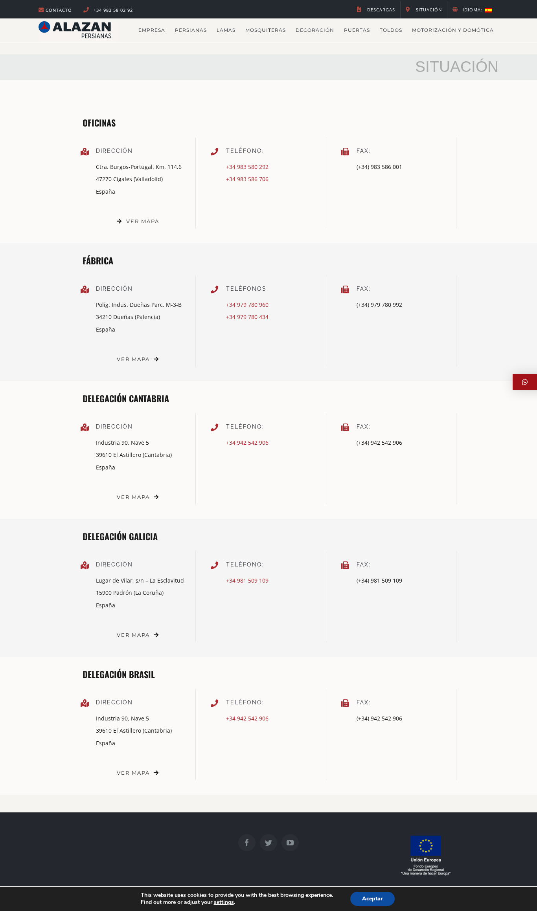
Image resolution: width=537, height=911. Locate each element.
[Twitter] (268, 842)
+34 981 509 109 (247, 580)
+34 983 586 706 (247, 179)
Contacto (59, 10)
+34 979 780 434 (247, 317)
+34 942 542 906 (247, 442)
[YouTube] (290, 842)
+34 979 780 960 (247, 304)
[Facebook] (247, 842)
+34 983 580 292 (247, 166)
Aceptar (372, 898)
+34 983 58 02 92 (112, 10)
